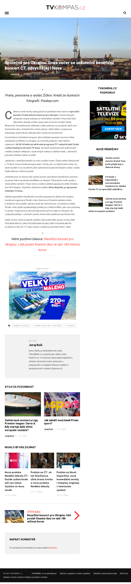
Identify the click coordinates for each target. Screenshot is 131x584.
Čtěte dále (33, 512)
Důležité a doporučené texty (105, 573)
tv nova (70, 326)
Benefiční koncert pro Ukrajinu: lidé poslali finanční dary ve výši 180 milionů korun (49, 518)
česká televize (21, 326)
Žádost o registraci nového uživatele (75, 573)
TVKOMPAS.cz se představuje (44, 573)
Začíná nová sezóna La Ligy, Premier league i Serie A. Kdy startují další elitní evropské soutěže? (21, 425)
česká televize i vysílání (48, 326)
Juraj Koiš (14, 74)
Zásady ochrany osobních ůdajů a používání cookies (25, 577)
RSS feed (124, 573)
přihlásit (53, 548)
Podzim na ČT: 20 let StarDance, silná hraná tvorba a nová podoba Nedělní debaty (42, 479)
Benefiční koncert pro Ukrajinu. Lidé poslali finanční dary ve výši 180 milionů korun (42, 244)
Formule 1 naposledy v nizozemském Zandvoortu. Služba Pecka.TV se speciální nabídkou (107, 183)
